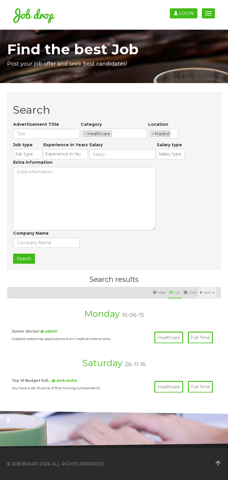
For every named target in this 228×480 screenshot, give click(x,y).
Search (24, 258)
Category (91, 124)
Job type (23, 144)
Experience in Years (65, 144)
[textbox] (115, 133)
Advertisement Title (36, 124)
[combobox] (114, 134)
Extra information (33, 162)
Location (158, 124)
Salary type (169, 144)
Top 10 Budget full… (32, 380)
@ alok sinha (64, 380)
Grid (192, 292)
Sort (208, 292)
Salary (96, 144)
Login (186, 13)
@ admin (49, 331)
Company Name (31, 233)
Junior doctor (26, 331)
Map (162, 292)
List (177, 292)
